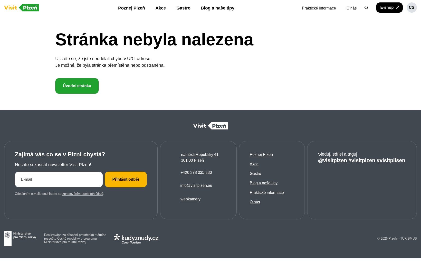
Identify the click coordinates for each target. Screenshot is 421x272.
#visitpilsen (391, 160)
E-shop (387, 7)
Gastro (255, 173)
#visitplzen (361, 160)
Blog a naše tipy (263, 183)
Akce (254, 164)
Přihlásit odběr (125, 179)
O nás (255, 202)
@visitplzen (332, 160)
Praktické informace (267, 192)
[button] (366, 7)
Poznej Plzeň (261, 154)
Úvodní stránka (77, 86)
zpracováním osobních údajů (82, 194)
